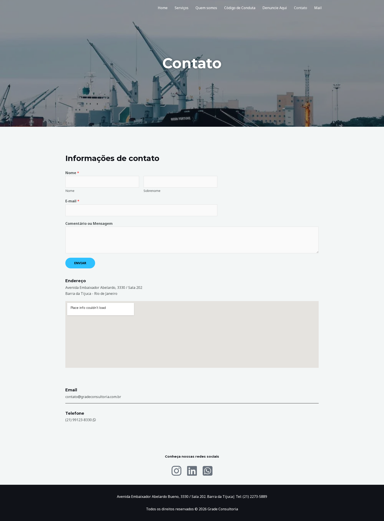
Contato (300, 7)
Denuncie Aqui (274, 7)
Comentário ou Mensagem (89, 223)
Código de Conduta (239, 7)
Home (163, 7)
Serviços (181, 7)
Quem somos (206, 7)
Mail (318, 7)
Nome (72, 172)
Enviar (80, 263)
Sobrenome (152, 191)
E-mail (72, 201)
